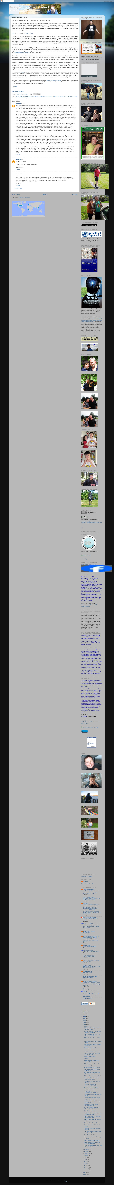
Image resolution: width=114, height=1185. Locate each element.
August (86, 1155)
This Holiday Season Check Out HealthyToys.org (92, 1070)
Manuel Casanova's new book (89, 946)
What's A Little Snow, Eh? (90, 1056)
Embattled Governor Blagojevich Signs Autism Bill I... (92, 1098)
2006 (84, 1174)
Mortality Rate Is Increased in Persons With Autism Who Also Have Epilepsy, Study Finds (91, 984)
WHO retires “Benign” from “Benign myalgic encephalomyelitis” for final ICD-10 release (91, 926)
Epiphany (85, 903)
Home (45, 194)
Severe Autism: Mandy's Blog (91, 1123)
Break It (85, 991)
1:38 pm (18, 169)
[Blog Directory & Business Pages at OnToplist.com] (91, 723)
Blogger (66, 1181)
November (87, 1149)
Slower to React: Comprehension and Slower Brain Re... (92, 1143)
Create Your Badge (92, 564)
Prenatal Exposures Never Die (91, 960)
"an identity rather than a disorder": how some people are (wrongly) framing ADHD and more (91, 892)
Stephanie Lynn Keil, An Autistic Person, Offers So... (91, 1061)
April (85, 1163)
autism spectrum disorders (66, 96)
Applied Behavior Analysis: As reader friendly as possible (91, 937)
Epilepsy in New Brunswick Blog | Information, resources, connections (91, 995)
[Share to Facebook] (38, 94)
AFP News (21, 72)
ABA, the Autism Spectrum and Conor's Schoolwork (91, 1108)
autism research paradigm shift (21, 52)
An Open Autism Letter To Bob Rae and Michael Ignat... (92, 1113)
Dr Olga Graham (87, 998)
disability (92, 743)
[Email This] (34, 94)
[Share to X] (37, 94)
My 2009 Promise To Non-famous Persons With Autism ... (92, 1032)
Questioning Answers (88, 889)
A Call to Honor (86, 932)
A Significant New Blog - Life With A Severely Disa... (92, 1028)
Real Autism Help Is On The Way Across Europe (92, 1082)
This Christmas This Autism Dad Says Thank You (92, 1054)
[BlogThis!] (35, 94)
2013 (84, 1014)
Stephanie (18, 103)
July (85, 1157)
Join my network (92, 746)
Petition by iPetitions (89, 76)
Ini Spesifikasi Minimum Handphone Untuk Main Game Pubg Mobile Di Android (91, 940)
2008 (84, 1024)
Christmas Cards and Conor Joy (92, 1067)
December (87, 1026)
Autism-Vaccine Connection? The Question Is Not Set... (92, 1035)
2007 (84, 1172)
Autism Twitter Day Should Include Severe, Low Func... (92, 1117)
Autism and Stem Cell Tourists (91, 1140)
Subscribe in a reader (86, 876)
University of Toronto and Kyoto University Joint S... (91, 1078)
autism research (39, 96)
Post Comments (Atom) (24, 197)
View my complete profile (87, 883)
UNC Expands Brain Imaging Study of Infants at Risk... (92, 1132)
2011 (84, 1018)
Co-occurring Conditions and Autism (91, 951)
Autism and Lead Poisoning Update (92, 1075)
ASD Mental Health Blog (89, 917)
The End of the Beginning (88, 956)
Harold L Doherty (85, 521)
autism (15, 86)
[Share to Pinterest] (39, 94)
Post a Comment (18, 188)
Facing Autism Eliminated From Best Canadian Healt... (93, 1146)
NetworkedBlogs (90, 737)
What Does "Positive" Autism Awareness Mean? (91, 1105)
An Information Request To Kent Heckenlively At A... (92, 1088)
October (86, 1151)
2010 (84, 1020)
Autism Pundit (87, 965)
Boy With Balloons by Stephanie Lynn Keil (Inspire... (92, 1048)
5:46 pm (18, 185)
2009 (84, 1022)
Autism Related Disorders (90, 981)
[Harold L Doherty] (96, 571)
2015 (84, 1010)
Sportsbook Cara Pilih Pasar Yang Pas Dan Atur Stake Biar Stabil (91, 899)
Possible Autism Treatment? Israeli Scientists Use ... (92, 1045)
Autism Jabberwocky (88, 955)
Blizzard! (86, 1058)
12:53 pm (18, 154)
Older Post (74, 194)
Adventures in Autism (88, 931)
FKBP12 (24, 98)
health (88, 744)
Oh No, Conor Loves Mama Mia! (92, 1051)
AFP (14, 33)
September (87, 1153)
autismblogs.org (85, 558)
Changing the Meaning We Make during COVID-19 (90, 919)
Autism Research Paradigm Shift (51, 96)
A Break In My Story (87, 972)
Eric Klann (19, 98)
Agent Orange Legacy (89, 897)
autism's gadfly (87, 945)
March (86, 1165)
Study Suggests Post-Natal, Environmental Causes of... (91, 1091)
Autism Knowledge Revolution (53, 80)
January (86, 1170)
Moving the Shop (87, 961)
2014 (84, 1012)
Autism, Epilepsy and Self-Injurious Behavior (90, 977)
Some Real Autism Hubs (90, 1134)
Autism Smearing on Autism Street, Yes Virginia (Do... (92, 1064)
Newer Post (16, 194)
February (86, 1167)
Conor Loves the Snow (89, 1111)
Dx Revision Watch (88, 923)
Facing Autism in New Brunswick (29, 7)
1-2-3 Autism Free (87, 971)
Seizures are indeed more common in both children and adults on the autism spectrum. (91, 320)
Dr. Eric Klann (29, 33)
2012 (84, 1016)
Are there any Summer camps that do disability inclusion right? (91, 967)
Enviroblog (86, 989)
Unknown (18, 159)
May (85, 1161)
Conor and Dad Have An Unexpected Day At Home (91, 1085)
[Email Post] (31, 94)
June (85, 1159)
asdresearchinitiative (88, 950)
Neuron (61, 64)
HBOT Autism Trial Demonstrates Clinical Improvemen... (92, 1073)
